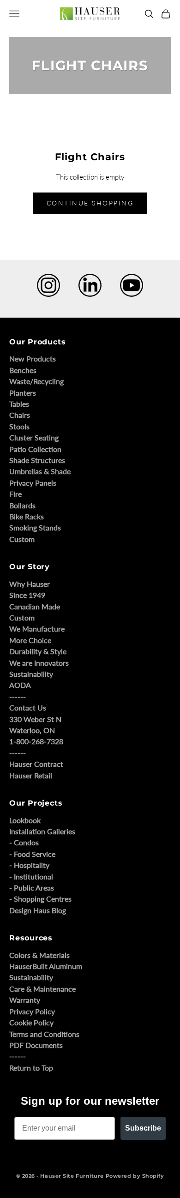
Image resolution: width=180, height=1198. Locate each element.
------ (17, 696)
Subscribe (143, 1128)
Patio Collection (35, 449)
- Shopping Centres (40, 898)
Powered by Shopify (135, 1176)
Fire (15, 493)
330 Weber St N (35, 719)
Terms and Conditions (44, 1033)
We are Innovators (39, 662)
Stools (19, 426)
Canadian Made (34, 606)
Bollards (22, 505)
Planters (22, 392)
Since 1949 (27, 594)
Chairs (19, 414)
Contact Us (27, 707)
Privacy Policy (32, 1011)
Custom (22, 539)
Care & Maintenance (42, 988)
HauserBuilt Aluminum (45, 966)
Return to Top (31, 1067)
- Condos (24, 842)
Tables (19, 403)
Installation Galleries (42, 831)
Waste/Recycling (36, 381)
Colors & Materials (39, 955)
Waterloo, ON (32, 730)
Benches (22, 370)
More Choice (30, 640)
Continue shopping (90, 203)
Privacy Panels (32, 482)
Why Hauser (29, 583)
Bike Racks (26, 516)
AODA (20, 684)
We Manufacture (37, 628)
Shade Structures (37, 460)
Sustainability (31, 673)
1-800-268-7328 (36, 741)
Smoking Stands (35, 527)
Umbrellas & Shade (40, 471)
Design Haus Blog (37, 910)
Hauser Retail (30, 775)
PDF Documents (36, 1045)
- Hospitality (29, 865)
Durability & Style (37, 651)
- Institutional (31, 876)
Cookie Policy (31, 1022)
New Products (32, 358)
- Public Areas (31, 887)
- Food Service (32, 853)
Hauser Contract (36, 763)
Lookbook (25, 820)
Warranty (24, 999)
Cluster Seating (34, 437)
